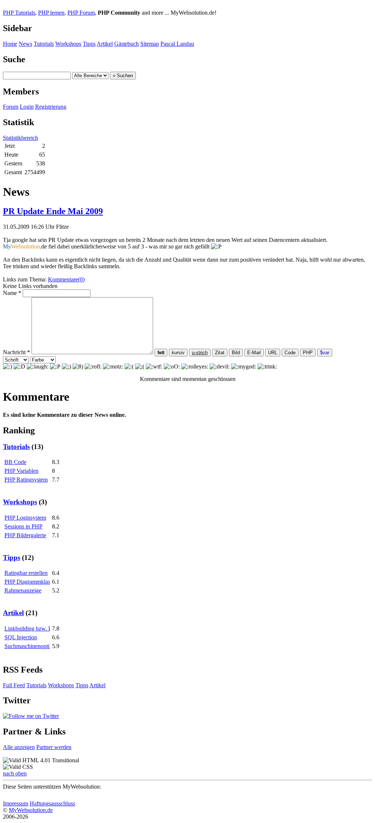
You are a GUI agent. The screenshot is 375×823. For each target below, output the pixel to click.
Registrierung (50, 107)
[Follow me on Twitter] (31, 716)
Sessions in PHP (23, 526)
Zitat (219, 352)
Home (10, 44)
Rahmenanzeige (22, 590)
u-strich (200, 352)
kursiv (178, 352)
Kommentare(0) (66, 279)
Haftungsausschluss (52, 803)
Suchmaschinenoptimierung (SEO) (44, 646)
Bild (236, 352)
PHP (308, 352)
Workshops (68, 44)
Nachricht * (16, 352)
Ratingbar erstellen (26, 573)
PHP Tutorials (19, 13)
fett (160, 352)
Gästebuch (126, 44)
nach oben (15, 773)
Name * (12, 293)
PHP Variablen (21, 471)
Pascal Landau (177, 44)
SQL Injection (20, 637)
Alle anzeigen (19, 747)
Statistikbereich (20, 138)
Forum (10, 107)
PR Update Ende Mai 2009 (53, 211)
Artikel (105, 44)
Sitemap (149, 44)
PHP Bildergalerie (25, 535)
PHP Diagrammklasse (29, 582)
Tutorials (44, 44)
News (25, 44)
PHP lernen (51, 13)
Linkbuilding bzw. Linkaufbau (39, 628)
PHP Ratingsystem (26, 479)
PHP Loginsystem (25, 518)
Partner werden (53, 747)
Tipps (89, 44)
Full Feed (14, 685)
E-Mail (254, 352)
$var (324, 352)
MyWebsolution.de (31, 810)
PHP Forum (81, 13)
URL (272, 352)
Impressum (15, 803)
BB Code (15, 462)
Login (27, 107)
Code (290, 352)
